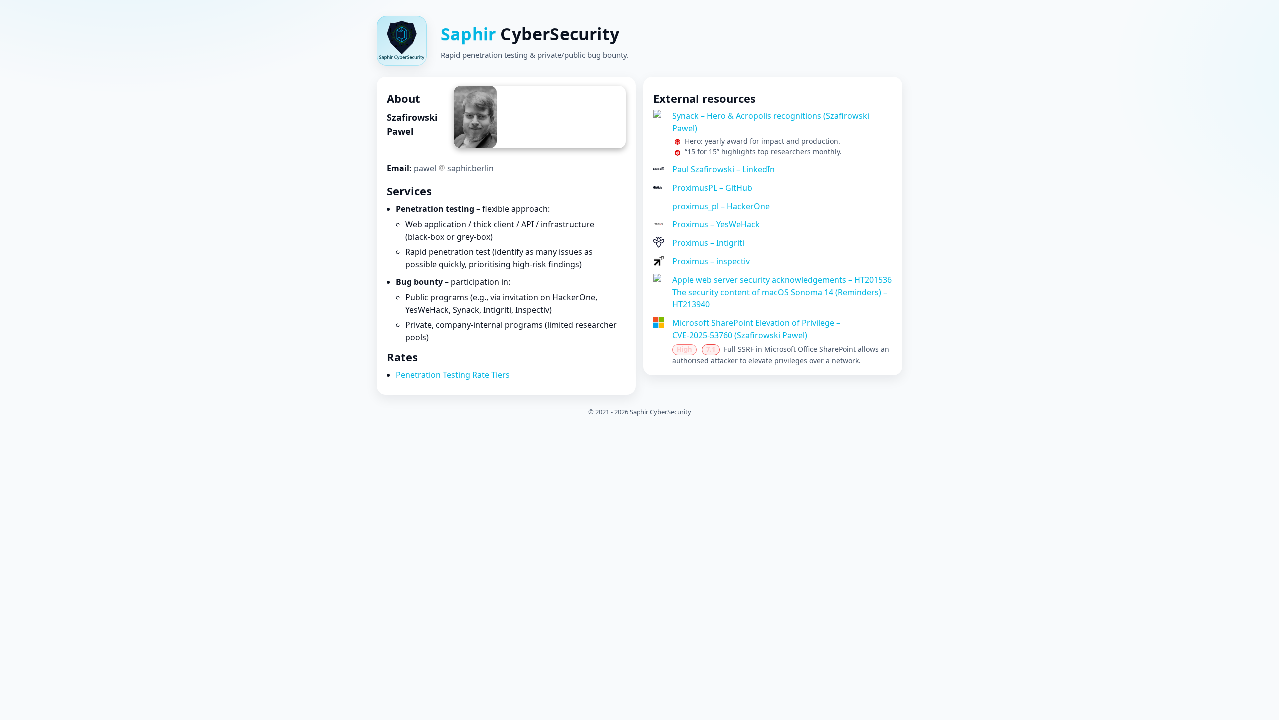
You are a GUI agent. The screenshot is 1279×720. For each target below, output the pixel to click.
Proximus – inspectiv (711, 261)
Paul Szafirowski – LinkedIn (723, 169)
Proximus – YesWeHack (716, 224)
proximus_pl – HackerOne (721, 206)
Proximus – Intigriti (708, 243)
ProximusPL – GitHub (712, 188)
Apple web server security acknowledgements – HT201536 (782, 280)
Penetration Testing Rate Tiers (453, 375)
